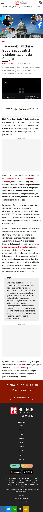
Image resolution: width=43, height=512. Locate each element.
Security (21, 446)
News (15, 6)
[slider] (12, 98)
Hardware (21, 430)
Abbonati (35, 6)
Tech (21, 455)
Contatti (21, 495)
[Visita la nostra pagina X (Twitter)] (29, 416)
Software (21, 438)
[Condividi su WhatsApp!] (14, 509)
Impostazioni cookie (22, 502)
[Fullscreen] (38, 98)
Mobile (21, 434)
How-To (7, 6)
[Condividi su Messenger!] (8, 509)
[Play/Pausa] (5, 98)
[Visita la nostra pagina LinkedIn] (26, 416)
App (21, 442)
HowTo (21, 451)
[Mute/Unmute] (8, 98)
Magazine (21, 459)
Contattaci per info (21, 397)
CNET (22, 367)
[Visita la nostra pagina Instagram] (23, 416)
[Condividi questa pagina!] (26, 509)
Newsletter (24, 6)
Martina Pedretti (9, 64)
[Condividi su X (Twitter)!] (20, 509)
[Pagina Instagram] (40, 3)
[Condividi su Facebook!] (3, 509)
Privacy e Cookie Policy (22, 498)
